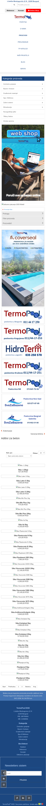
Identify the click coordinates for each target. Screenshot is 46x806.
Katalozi (23, 747)
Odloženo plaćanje (23, 754)
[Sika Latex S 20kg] (23, 487)
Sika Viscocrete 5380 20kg (23, 590)
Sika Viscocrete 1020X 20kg (23, 568)
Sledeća (28, 686)
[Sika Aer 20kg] (23, 652)
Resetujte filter (8, 209)
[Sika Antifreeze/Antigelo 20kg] (23, 608)
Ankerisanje (7, 431)
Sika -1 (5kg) (23, 470)
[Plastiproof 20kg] (23, 673)
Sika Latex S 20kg (23, 492)
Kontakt (21, 10)
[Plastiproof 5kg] (23, 662)
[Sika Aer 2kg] (23, 641)
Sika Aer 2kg (23, 645)
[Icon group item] (17, 798)
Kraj (34, 686)
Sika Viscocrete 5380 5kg (23, 579)
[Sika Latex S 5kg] (23, 476)
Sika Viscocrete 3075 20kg (23, 601)
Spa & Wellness (23, 734)
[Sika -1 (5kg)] (23, 465)
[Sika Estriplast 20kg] (23, 630)
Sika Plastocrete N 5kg (23, 535)
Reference (10, 10)
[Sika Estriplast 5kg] (23, 619)
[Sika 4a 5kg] (23, 520)
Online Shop (34, 10)
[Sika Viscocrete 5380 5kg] (23, 575)
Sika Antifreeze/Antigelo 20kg (23, 612)
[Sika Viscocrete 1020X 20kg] (23, 564)
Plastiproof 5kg (23, 667)
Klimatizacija (23, 739)
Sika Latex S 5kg (23, 481)
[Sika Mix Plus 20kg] (23, 509)
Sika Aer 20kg (23, 656)
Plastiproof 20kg (23, 678)
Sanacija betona (37, 434)
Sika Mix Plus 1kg (23, 503)
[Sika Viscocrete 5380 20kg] (23, 586)
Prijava (23, 780)
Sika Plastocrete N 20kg (23, 546)
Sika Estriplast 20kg (23, 634)
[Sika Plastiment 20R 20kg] (23, 553)
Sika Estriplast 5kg (23, 623)
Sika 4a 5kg (23, 525)
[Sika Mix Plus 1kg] (23, 498)
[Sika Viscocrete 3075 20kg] (23, 597)
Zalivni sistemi (23, 737)
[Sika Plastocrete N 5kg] (23, 531)
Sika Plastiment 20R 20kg (23, 557)
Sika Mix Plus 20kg (23, 514)
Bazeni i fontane (23, 729)
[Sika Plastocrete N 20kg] (23, 542)
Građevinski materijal (23, 731)
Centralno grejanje (23, 726)
